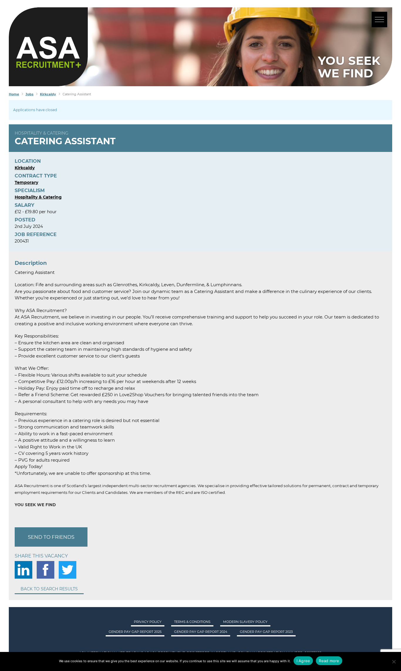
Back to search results (49, 589)
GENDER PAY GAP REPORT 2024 (200, 632)
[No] (394, 662)
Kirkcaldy (25, 167)
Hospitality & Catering (41, 133)
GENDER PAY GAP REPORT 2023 (266, 632)
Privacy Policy (147, 622)
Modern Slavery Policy (245, 622)
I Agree (303, 660)
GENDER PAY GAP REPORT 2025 (135, 632)
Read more (329, 660)
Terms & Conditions (192, 622)
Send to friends (51, 537)
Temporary (26, 182)
